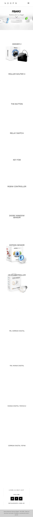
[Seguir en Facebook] (16, 498)
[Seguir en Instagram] (12, 498)
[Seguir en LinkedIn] (20, 498)
